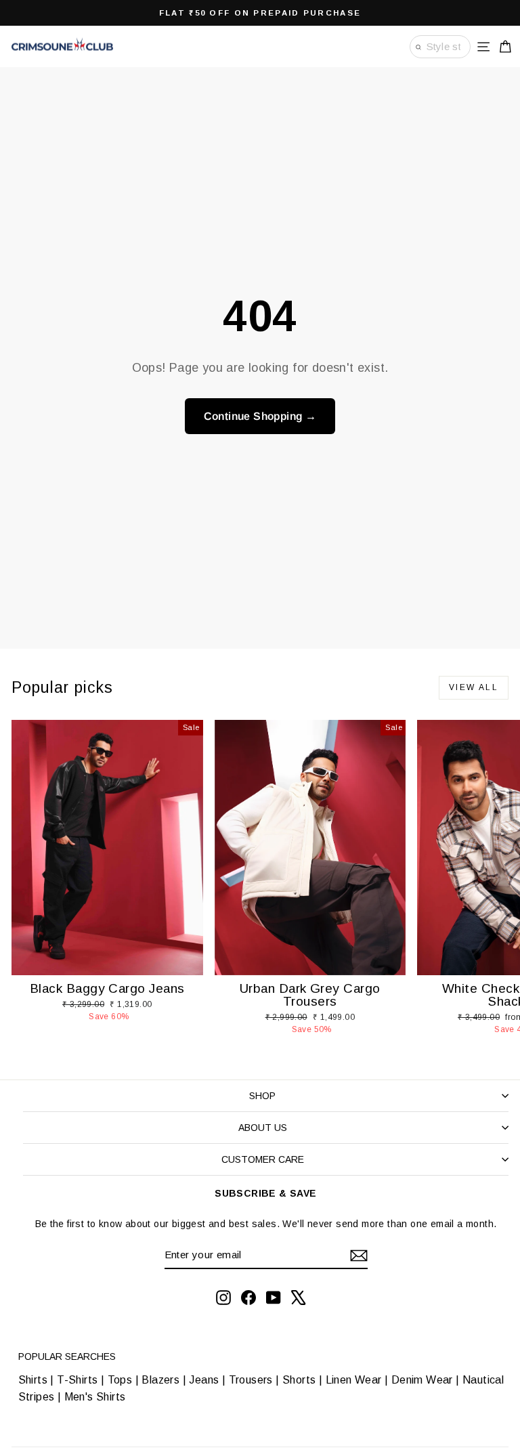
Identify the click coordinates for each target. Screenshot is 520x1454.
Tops (120, 1380)
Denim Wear (422, 1380)
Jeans (204, 1380)
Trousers (251, 1380)
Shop (262, 1095)
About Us (262, 1127)
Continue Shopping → (260, 416)
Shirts (32, 1380)
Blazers (160, 1380)
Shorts (299, 1380)
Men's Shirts (95, 1397)
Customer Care (262, 1159)
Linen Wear (351, 1380)
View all (473, 687)
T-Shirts (77, 1380)
